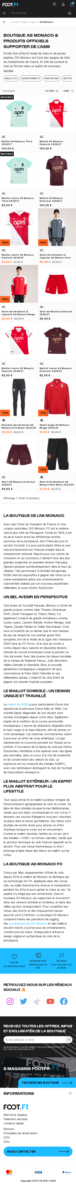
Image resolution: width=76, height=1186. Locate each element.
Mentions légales (15, 1115)
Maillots (11, 78)
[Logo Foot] (19, 4)
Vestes (67, 78)
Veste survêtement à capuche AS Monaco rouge (18, 313)
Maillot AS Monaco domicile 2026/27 (51, 143)
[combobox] (42, 13)
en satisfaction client (14, 966)
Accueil (15, 22)
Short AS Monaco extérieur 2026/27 (18, 483)
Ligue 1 (34, 22)
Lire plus (8, 70)
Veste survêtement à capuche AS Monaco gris (55, 256)
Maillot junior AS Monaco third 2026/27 (18, 199)
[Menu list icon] (4, 13)
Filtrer (50, 91)
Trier (66, 91)
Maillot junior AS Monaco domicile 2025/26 (18, 256)
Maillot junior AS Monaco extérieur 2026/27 (56, 369)
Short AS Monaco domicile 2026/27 (56, 313)
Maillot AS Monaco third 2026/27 (17, 143)
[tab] (38, 59)
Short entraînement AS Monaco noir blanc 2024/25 (57, 483)
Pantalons (52, 78)
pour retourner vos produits (62, 966)
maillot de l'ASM (18, 704)
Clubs (24, 22)
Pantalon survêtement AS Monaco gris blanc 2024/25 (19, 426)
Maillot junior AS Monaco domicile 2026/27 (18, 369)
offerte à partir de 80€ (38, 966)
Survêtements (31, 78)
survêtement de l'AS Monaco (28, 923)
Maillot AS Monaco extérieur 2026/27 (51, 199)
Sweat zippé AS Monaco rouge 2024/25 (54, 426)
